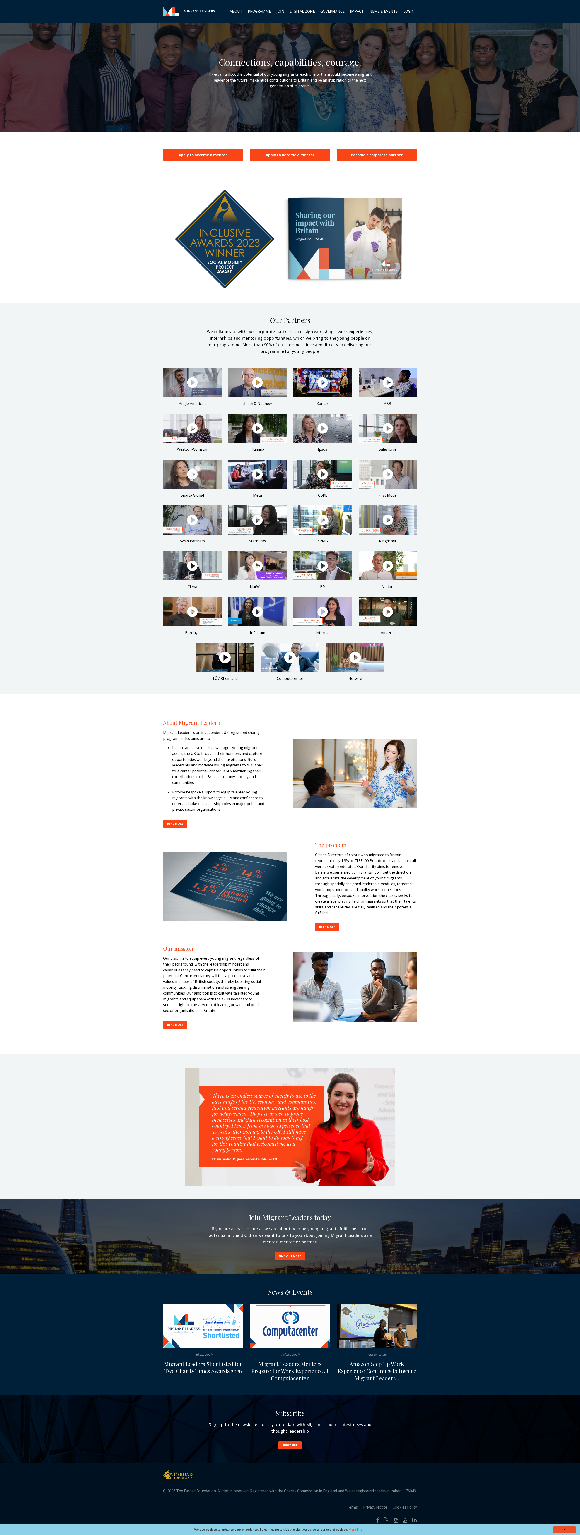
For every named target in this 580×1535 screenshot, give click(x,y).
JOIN (280, 11)
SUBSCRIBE (290, 1445)
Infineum (257, 632)
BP (322, 586)
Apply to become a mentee (203, 154)
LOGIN (409, 11)
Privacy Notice (375, 1507)
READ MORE (175, 824)
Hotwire (355, 678)
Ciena (192, 586)
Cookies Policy (405, 1507)
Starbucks (257, 540)
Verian (387, 586)
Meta (257, 495)
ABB (387, 403)
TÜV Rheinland (225, 678)
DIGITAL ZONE (302, 11)
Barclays (192, 632)
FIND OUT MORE (290, 1256)
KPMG (322, 540)
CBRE (322, 495)
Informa (322, 632)
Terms (352, 1507)
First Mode (388, 495)
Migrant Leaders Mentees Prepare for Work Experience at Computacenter (290, 1370)
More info (355, 1529)
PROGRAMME (259, 11)
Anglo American (192, 403)
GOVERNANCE (332, 11)
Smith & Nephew (257, 403)
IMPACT (357, 11)
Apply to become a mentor (290, 154)
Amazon (388, 632)
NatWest (257, 586)
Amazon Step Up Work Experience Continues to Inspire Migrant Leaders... (377, 1370)
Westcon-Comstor (192, 449)
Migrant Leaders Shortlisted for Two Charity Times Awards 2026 (203, 1367)
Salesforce (387, 449)
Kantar (322, 403)
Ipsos (322, 449)
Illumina (257, 449)
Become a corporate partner (377, 154)
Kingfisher (387, 540)
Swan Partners (192, 540)
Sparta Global (192, 495)
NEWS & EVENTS (383, 11)
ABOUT (236, 11)
